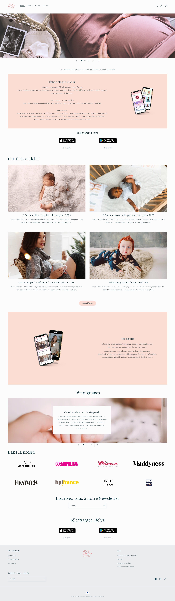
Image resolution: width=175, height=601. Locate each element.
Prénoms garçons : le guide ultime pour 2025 (128, 215)
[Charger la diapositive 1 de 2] (83, 445)
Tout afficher (87, 303)
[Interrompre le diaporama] (98, 60)
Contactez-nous (13, 559)
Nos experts (12, 563)
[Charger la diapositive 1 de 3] (81, 60)
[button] (30, 5)
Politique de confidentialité (127, 555)
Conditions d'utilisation (125, 567)
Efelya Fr (77, 596)
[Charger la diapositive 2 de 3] (85, 60)
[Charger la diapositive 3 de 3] (88, 60)
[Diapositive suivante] (93, 60)
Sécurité (120, 559)
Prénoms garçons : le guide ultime (128, 282)
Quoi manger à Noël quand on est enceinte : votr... (47, 282)
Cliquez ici (67, 148)
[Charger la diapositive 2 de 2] (86, 445)
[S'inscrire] (104, 505)
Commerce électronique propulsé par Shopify (92, 596)
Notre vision (12, 555)
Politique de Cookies (124, 563)
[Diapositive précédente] (76, 60)
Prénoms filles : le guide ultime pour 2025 (46, 215)
